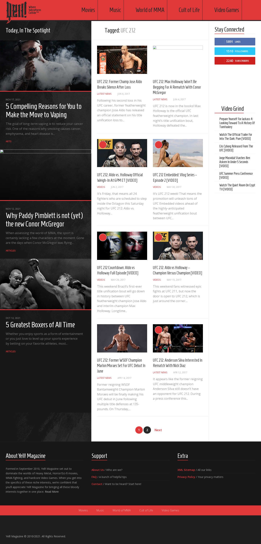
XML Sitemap (186, 470)
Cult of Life (189, 9)
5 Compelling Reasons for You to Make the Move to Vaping (44, 110)
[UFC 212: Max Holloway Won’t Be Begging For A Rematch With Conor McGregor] (178, 60)
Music (115, 9)
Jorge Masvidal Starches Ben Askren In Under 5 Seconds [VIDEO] (234, 162)
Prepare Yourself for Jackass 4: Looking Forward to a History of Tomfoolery (237, 123)
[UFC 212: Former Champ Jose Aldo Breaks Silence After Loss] (122, 60)
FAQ (94, 477)
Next (158, 430)
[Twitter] (77, 31)
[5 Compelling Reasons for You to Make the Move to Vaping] (45, 66)
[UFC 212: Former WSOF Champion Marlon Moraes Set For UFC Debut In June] (122, 338)
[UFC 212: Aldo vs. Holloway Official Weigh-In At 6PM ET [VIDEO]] (122, 153)
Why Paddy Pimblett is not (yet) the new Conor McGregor (44, 219)
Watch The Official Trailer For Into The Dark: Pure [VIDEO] (235, 137)
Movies (88, 9)
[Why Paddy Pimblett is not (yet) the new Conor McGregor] (45, 175)
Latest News (104, 93)
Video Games (226, 9)
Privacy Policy (186, 477)
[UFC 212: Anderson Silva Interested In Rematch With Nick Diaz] (178, 338)
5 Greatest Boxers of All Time (40, 324)
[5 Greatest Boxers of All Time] (45, 284)
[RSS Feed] (83, 31)
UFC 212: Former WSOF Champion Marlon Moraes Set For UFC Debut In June (121, 365)
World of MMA (149, 9)
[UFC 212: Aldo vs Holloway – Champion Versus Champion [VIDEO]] (178, 246)
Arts (8, 141)
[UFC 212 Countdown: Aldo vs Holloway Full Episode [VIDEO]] (122, 246)
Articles (11, 250)
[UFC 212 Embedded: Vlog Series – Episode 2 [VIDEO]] (178, 153)
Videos (101, 187)
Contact (97, 484)
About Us (98, 470)
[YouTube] (71, 31)
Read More (52, 491)
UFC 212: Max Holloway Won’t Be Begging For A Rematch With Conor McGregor (177, 87)
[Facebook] (65, 31)
